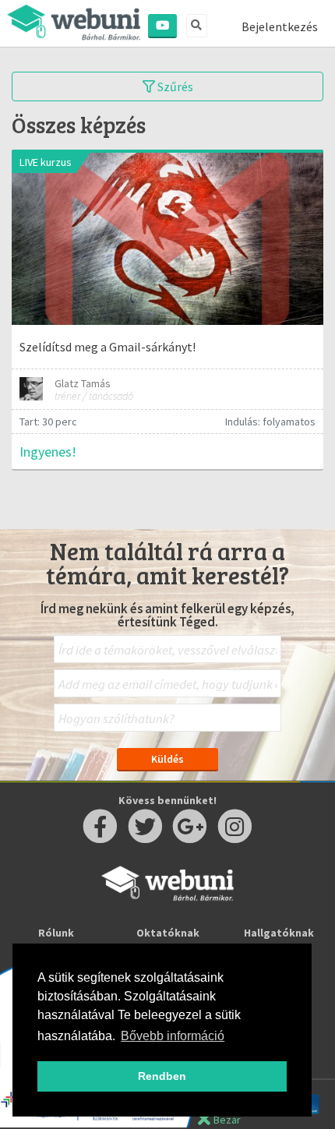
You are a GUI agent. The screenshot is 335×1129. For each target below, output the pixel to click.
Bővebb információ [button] (172, 1036)
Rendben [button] (162, 1076)
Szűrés (174, 86)
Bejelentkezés (280, 26)
